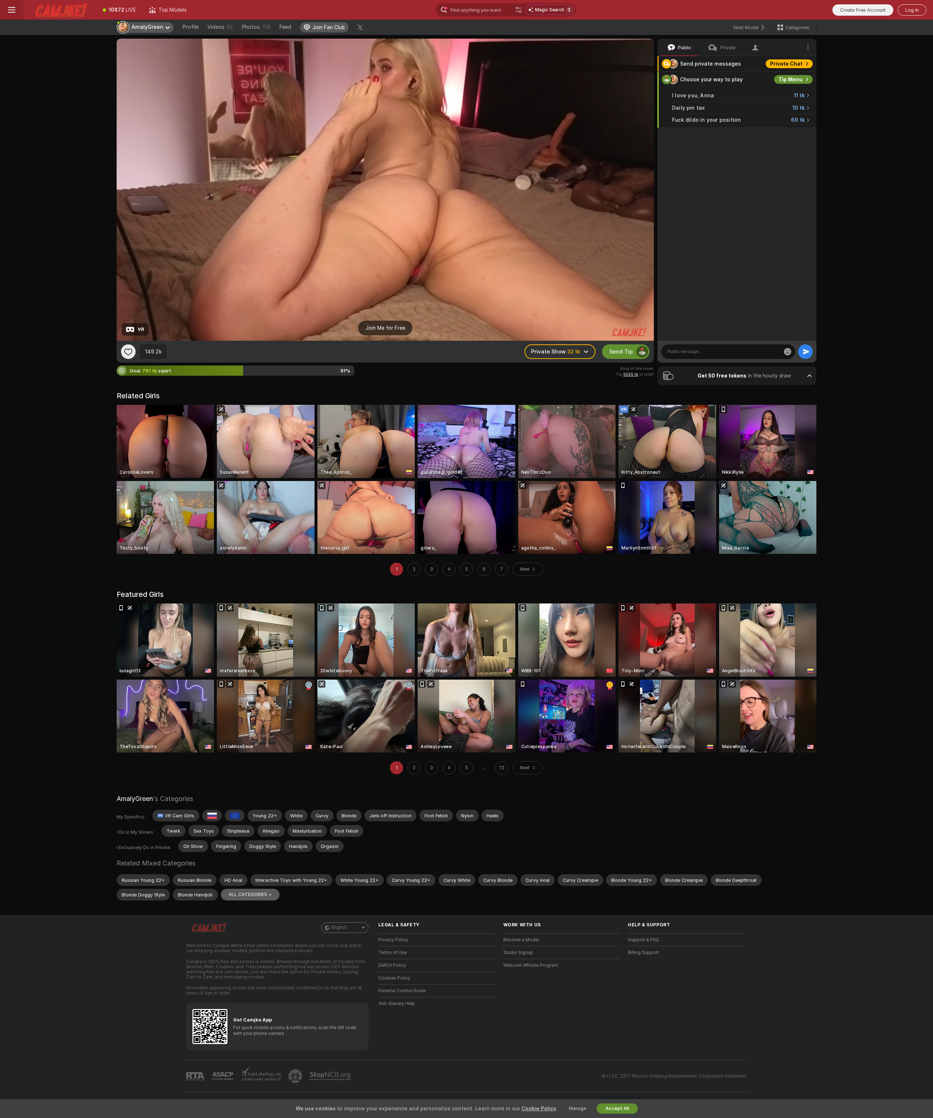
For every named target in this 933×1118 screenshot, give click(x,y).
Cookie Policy (539, 1108)
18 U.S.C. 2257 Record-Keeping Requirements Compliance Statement (673, 1076)
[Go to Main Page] (59, 10)
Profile (190, 27)
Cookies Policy (394, 978)
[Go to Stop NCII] (330, 1076)
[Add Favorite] (128, 351)
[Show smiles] (787, 351)
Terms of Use (392, 952)
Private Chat (786, 64)
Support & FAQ (643, 939)
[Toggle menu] (11, 10)
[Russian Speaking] (212, 815)
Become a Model (521, 939)
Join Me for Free (385, 328)
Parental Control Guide (402, 990)
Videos (220, 27)
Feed (285, 27)
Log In (912, 10)
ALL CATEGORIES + (250, 894)
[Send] (805, 351)
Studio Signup (518, 952)
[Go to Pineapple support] (296, 1076)
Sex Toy (792, 135)
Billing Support (643, 952)
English (339, 927)
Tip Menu (790, 79)
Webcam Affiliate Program (530, 965)
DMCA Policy (392, 965)
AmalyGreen (135, 798)
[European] (235, 815)
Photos (256, 27)
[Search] (519, 10)
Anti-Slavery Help (396, 1003)
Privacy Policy (393, 939)
